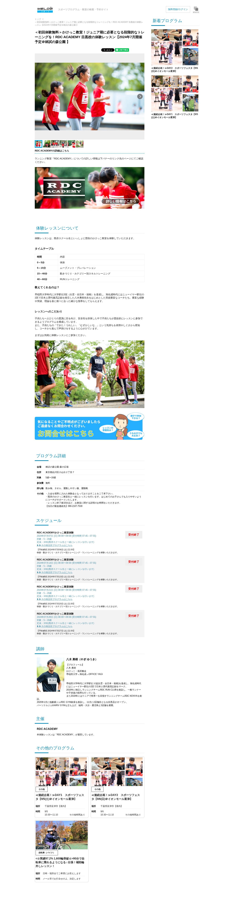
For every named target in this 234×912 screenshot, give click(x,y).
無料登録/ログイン (178, 9)
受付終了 (133, 534)
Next (140, 96)
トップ (38, 19)
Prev (39, 96)
